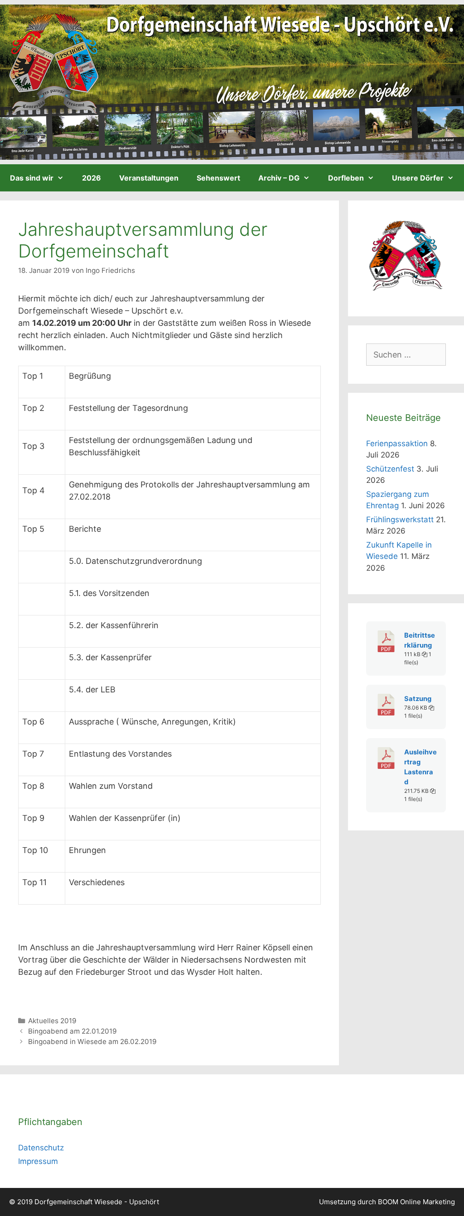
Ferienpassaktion (397, 443)
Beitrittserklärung (419, 640)
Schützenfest (390, 468)
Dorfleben (346, 177)
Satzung (417, 699)
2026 (91, 177)
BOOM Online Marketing (416, 1201)
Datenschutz (41, 1147)
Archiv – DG (279, 177)
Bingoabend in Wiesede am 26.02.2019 (92, 1041)
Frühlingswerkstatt (400, 519)
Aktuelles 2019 (52, 1020)
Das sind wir (31, 177)
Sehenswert (218, 177)
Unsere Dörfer (418, 177)
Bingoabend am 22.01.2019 (72, 1031)
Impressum (38, 1161)
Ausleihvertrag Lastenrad (420, 767)
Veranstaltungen (149, 177)
